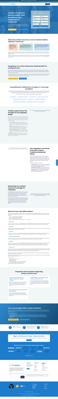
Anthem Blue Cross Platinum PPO (12, 248)
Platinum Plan (12, 247)
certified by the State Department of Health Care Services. (34, 386)
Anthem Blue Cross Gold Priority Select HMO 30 (14, 238)
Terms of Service (36, 393)
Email (34, 17)
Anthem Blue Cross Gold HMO (12, 233)
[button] (13, 97)
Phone (42, 17)
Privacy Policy (31, 393)
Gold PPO (11, 241)
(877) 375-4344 (45, 375)
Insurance (35, 20)
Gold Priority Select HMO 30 (15, 236)
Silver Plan (11, 226)
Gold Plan (11, 231)
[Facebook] (27, 368)
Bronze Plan (12, 221)
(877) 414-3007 (29, 366)
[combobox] (14, 377)
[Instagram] (29, 368)
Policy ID (43, 20)
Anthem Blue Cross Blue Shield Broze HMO (14, 223)
